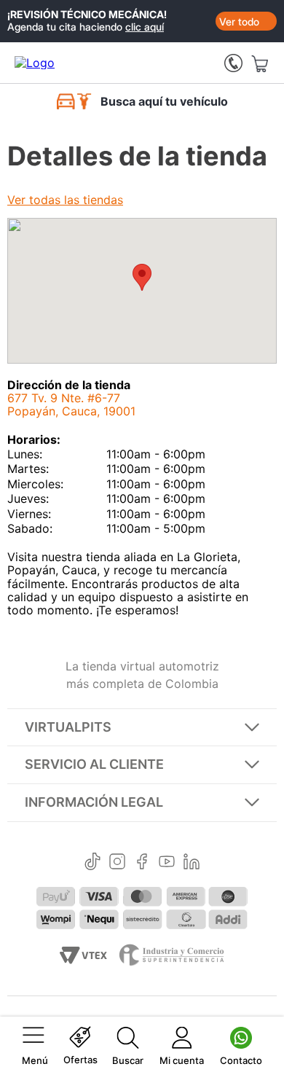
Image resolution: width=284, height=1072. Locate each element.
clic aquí (144, 26)
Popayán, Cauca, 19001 (71, 404)
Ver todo (239, 21)
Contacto (241, 1060)
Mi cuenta (181, 1060)
